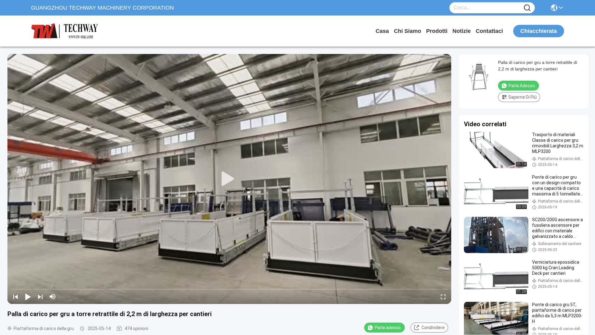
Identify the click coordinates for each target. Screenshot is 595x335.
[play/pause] (28, 296)
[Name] (527, 8)
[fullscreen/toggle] (443, 296)
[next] (40, 296)
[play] (229, 179)
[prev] (15, 296)
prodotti (436, 31)
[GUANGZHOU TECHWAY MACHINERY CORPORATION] (65, 31)
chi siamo (407, 31)
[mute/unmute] (52, 296)
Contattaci (489, 31)
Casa (382, 31)
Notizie (461, 31)
